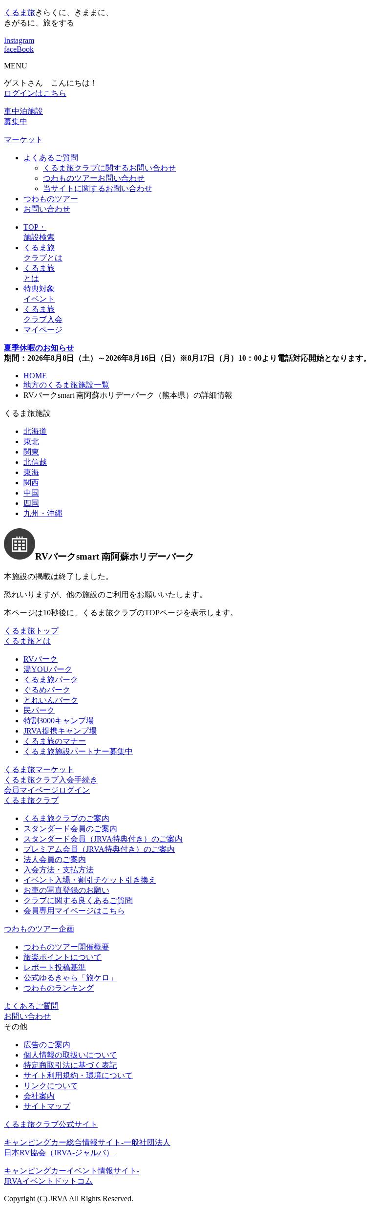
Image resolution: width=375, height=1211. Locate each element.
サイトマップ (46, 1106)
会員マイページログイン (47, 790)
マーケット (23, 139)
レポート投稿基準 (54, 967)
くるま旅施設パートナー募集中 (78, 751)
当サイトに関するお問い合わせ (97, 188)
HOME (35, 375)
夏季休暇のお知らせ (39, 348)
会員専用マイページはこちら (74, 911)
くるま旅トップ (31, 631)
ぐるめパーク (46, 690)
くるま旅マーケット (39, 769)
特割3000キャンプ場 (58, 720)
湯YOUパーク (47, 669)
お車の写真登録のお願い (66, 890)
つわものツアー (50, 199)
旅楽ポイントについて (62, 957)
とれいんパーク (50, 700)
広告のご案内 (46, 1044)
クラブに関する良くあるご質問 (78, 900)
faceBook (19, 49)
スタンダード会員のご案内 (70, 828)
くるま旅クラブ (31, 800)
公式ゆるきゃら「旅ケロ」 (70, 977)
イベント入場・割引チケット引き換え (89, 880)
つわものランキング (58, 988)
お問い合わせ (46, 209)
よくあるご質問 (50, 157)
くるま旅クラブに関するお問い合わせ (109, 168)
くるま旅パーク (50, 679)
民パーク (39, 710)
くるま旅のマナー (54, 741)
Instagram (19, 40)
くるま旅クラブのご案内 (66, 818)
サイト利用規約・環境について (78, 1075)
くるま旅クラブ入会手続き (51, 780)
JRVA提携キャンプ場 (60, 731)
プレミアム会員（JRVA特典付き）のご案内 (99, 849)
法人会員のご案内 (54, 859)
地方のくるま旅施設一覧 (66, 385)
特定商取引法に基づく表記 (70, 1065)
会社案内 (39, 1096)
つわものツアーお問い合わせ (94, 178)
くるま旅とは (27, 641)
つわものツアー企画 (39, 929)
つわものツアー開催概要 (66, 947)
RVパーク (40, 659)
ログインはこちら (35, 93)
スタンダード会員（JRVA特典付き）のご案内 (103, 839)
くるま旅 (19, 12)
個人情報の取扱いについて (70, 1055)
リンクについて (50, 1085)
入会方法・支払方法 (58, 869)
